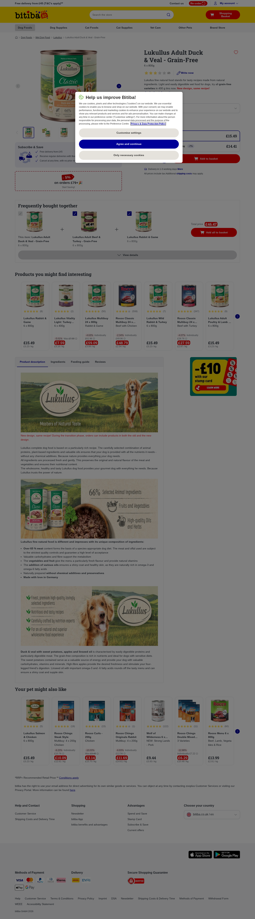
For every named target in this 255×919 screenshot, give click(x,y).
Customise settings (128, 132)
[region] (129, 127)
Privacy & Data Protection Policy (148, 123)
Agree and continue (129, 143)
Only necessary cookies (128, 155)
